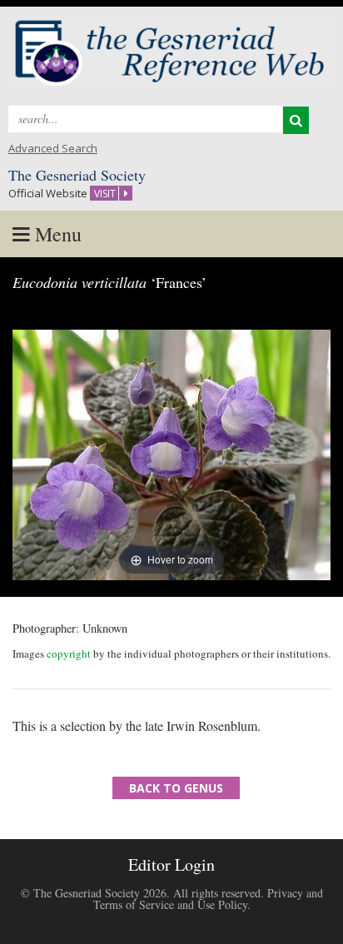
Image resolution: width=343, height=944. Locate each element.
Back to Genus (176, 788)
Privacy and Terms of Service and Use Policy (208, 898)
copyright (69, 653)
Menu (56, 234)
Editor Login (171, 864)
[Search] (296, 120)
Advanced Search (52, 148)
